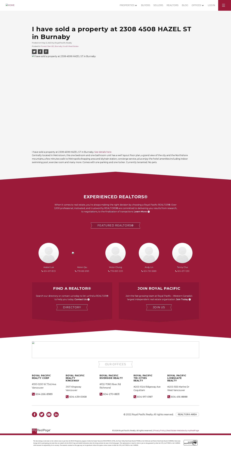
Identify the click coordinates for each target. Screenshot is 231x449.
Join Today (182, 299)
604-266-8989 (44, 394)
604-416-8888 (179, 396)
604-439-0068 (78, 396)
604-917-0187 (145, 396)
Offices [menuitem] (196, 5)
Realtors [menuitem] (172, 5)
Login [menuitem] (211, 5)
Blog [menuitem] (185, 5)
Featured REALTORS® (115, 225)
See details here (102, 152)
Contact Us (80, 299)
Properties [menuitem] (127, 5)
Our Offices (115, 364)
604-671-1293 (183, 271)
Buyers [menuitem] (145, 5)
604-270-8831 (111, 394)
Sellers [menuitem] (158, 5)
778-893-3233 (116, 271)
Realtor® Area (187, 414)
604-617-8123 (50, 271)
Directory (72, 307)
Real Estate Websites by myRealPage (183, 430)
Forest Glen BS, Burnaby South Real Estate (59, 46)
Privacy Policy (159, 430)
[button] (115, 225)
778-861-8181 (83, 271)
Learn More (140, 211)
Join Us (159, 307)
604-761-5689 (150, 271)
